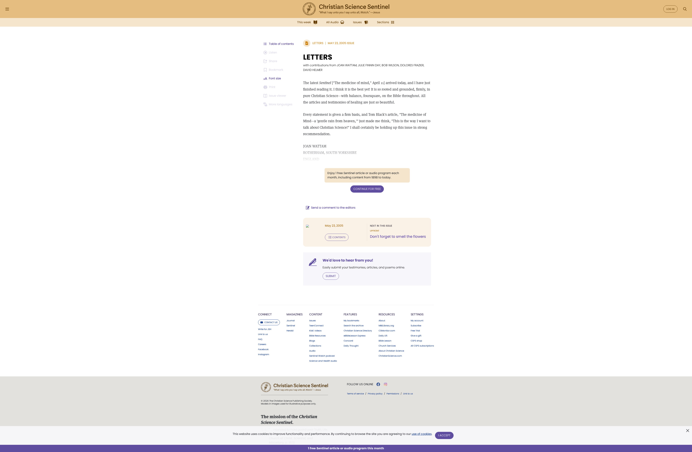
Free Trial (415, 331)
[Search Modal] (684, 9)
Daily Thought (351, 346)
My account (417, 321)
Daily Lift (383, 336)
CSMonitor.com (387, 331)
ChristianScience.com (390, 356)
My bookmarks (351, 321)
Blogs (312, 341)
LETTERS (317, 57)
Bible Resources (317, 336)
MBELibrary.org (386, 326)
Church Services (387, 346)
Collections (315, 346)
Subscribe (416, 326)
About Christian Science (391, 351)
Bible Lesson (385, 341)
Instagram (263, 354)
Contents (338, 237)
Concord (348, 341)
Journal (291, 321)
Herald (290, 331)
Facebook (263, 349)
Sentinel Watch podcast (322, 356)
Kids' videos (315, 331)
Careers (262, 344)
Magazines (295, 314)
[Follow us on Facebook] (378, 384)
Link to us (263, 334)
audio (323, 361)
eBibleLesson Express (354, 336)
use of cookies (422, 434)
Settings (417, 314)
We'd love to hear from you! (348, 260)
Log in (670, 9)
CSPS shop (416, 341)
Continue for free (367, 189)
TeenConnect (316, 326)
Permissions (393, 393)
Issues (312, 321)
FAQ (260, 339)
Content (315, 314)
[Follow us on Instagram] (385, 384)
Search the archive (353, 326)
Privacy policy (375, 393)
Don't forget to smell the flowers (398, 236)
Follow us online (360, 384)
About (382, 321)
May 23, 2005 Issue (341, 43)
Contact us (271, 322)
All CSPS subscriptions (422, 346)
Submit (331, 276)
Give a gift (416, 336)
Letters (317, 43)
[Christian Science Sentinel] (346, 9)
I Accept (444, 435)
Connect (265, 314)
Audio (312, 351)
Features (350, 314)
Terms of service (355, 393)
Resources (387, 314)
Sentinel (291, 326)
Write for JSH (264, 329)
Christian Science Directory (358, 331)
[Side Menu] (7, 9)
